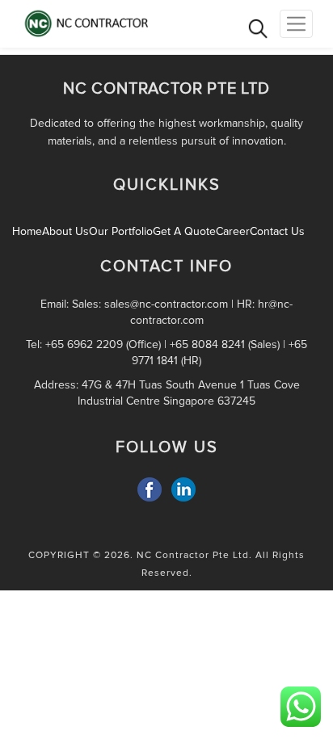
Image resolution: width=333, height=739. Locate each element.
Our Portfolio (121, 231)
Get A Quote (184, 231)
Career (233, 231)
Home (27, 231)
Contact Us (277, 231)
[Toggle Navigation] (296, 24)
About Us (65, 231)
